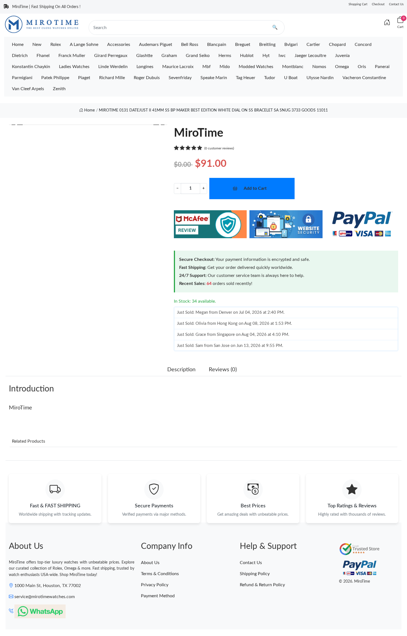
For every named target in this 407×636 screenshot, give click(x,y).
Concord (363, 44)
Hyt (266, 55)
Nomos (319, 66)
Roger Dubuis (147, 78)
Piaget (84, 78)
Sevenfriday (180, 78)
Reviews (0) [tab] (223, 369)
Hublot (247, 55)
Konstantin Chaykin (31, 66)
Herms (224, 55)
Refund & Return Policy (262, 585)
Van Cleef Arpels (28, 89)
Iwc (282, 55)
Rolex (55, 44)
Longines (144, 66)
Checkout (378, 4)
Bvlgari (291, 44)
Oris (362, 66)
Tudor (269, 78)
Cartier (313, 44)
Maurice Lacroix (178, 66)
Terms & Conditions (160, 574)
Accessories (118, 44)
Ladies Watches (74, 66)
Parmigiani (22, 78)
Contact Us (396, 4)
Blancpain (216, 44)
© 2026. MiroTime (354, 581)
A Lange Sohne (84, 44)
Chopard (337, 44)
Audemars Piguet (155, 44)
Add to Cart (255, 188)
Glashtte (144, 55)
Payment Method (158, 596)
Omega (342, 66)
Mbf (206, 66)
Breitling (267, 44)
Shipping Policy (255, 574)
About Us (150, 562)
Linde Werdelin (113, 66)
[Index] (387, 23)
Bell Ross (189, 44)
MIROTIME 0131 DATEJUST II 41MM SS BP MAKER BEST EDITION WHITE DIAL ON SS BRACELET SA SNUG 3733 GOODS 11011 (213, 110)
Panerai (382, 66)
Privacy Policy (154, 585)
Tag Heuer (245, 78)
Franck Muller (71, 55)
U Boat (291, 78)
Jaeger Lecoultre (310, 55)
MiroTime (20, 408)
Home (18, 44)
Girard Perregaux (110, 55)
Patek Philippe (55, 78)
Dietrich (20, 55)
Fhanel (43, 55)
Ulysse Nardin (320, 78)
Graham (169, 55)
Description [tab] (181, 369)
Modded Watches (256, 66)
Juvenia (342, 55)
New (37, 44)
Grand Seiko (198, 55)
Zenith (59, 89)
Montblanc (292, 66)
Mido (225, 66)
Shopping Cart (358, 4)
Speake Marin (213, 78)
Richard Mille (112, 78)
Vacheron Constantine (364, 78)
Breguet (242, 44)
